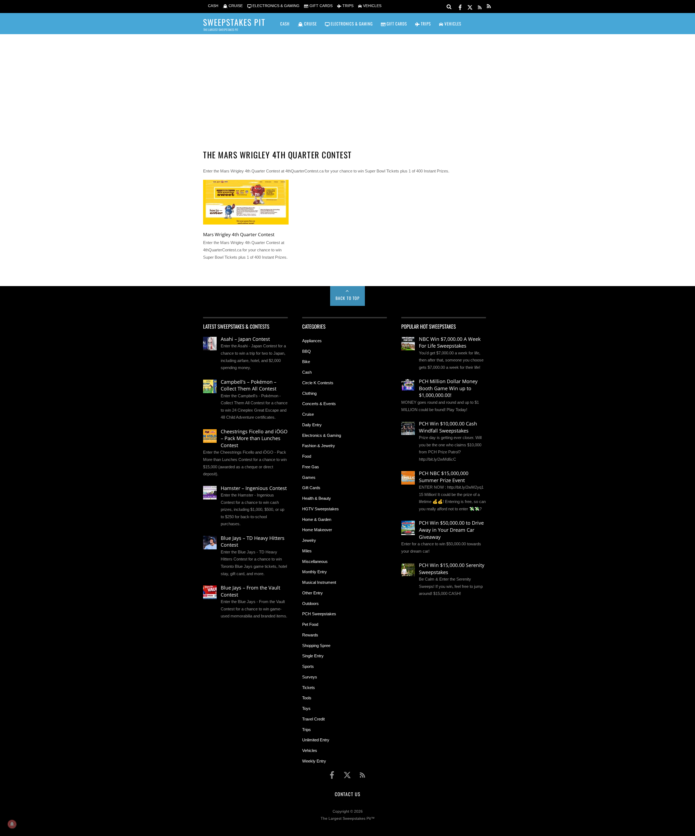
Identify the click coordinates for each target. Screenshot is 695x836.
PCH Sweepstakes (319, 613)
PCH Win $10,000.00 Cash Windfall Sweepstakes (448, 427)
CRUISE (235, 6)
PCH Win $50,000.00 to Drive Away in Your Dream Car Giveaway (451, 530)
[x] (470, 6)
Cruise (308, 414)
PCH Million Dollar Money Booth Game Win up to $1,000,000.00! (448, 388)
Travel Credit (313, 719)
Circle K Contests (317, 382)
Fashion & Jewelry (318, 445)
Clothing (309, 393)
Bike (306, 361)
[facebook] (460, 6)
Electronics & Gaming (321, 435)
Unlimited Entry (315, 740)
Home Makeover (317, 529)
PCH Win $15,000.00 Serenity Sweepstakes (451, 568)
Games (308, 477)
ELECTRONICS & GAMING (275, 6)
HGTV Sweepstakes (320, 509)
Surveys (309, 677)
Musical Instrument (319, 582)
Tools (306, 698)
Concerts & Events (319, 403)
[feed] (480, 6)
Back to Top (348, 298)
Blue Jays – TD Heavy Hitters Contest (253, 541)
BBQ (306, 351)
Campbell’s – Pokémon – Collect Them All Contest (248, 385)
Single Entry (313, 656)
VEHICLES (371, 6)
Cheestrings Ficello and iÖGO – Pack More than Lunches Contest (254, 438)
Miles (307, 551)
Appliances (312, 340)
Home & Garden (316, 519)
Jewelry (309, 540)
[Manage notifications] (12, 824)
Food (306, 456)
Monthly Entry (314, 571)
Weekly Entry (314, 761)
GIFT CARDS (320, 6)
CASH (212, 6)
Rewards (310, 635)
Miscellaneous (315, 561)
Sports (308, 666)
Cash (307, 372)
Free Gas (310, 467)
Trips (306, 729)
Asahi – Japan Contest (245, 339)
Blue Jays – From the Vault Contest (250, 591)
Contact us (347, 793)
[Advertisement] (347, 84)
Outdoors (310, 603)
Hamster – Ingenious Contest (254, 488)
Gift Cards (311, 487)
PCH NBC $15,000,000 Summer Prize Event (443, 476)
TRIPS (347, 6)
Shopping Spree (316, 645)
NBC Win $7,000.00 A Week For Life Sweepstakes (450, 342)
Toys (306, 708)
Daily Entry (312, 424)
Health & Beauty (316, 498)
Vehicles (309, 750)
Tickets (308, 687)
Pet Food (310, 624)
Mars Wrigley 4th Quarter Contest (238, 234)
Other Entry (312, 593)
